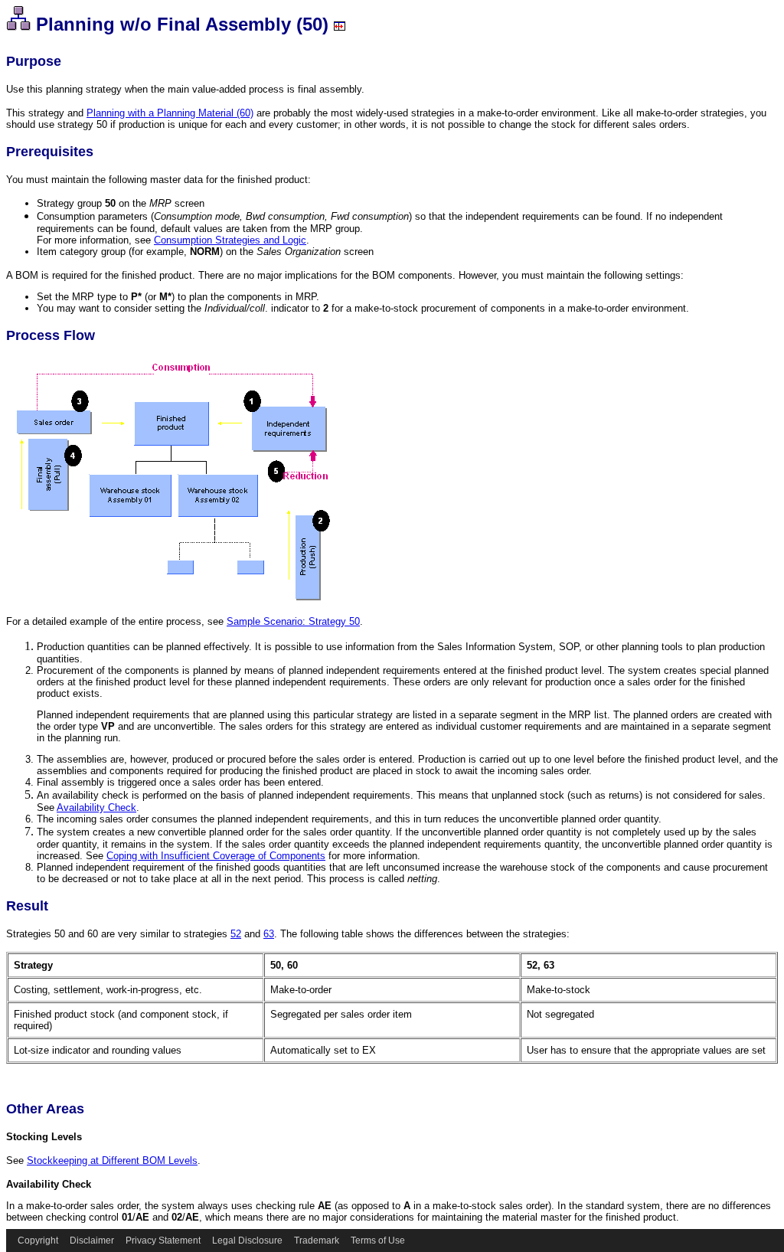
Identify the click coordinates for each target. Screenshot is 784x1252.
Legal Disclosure (247, 1240)
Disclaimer (92, 1240)
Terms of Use (378, 1240)
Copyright (38, 1240)
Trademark (316, 1240)
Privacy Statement (163, 1240)
